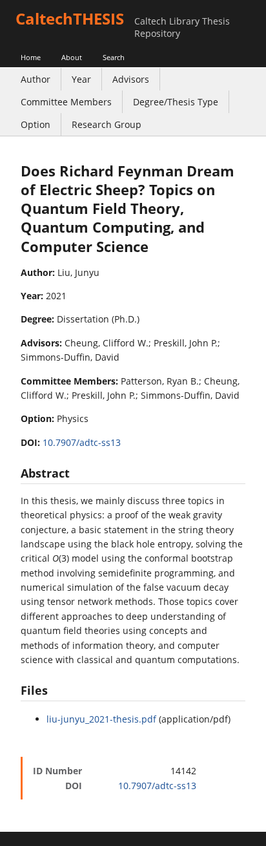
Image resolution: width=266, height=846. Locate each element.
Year (81, 79)
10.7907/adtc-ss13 (82, 442)
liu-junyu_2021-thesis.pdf (101, 719)
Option (35, 124)
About (71, 57)
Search (114, 57)
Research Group (106, 124)
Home (31, 57)
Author (35, 79)
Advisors (130, 79)
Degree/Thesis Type (175, 102)
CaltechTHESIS (69, 18)
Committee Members (66, 102)
